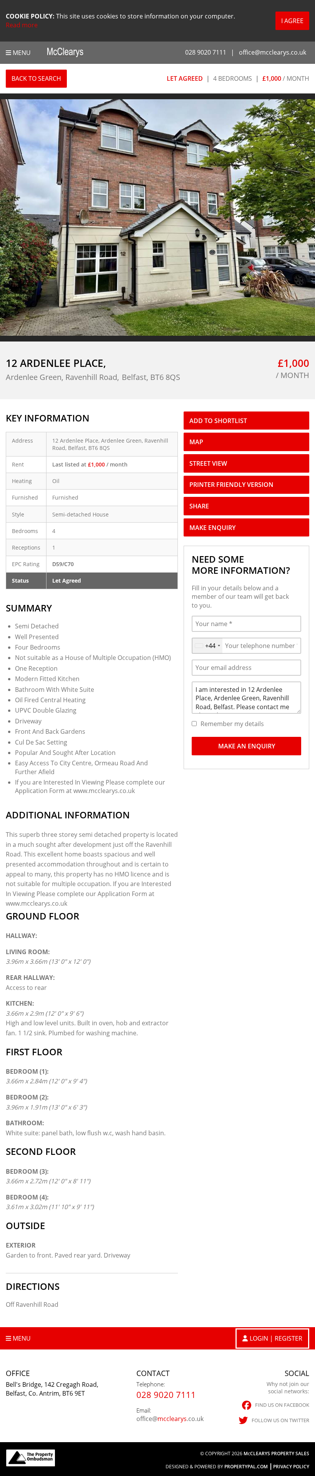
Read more (22, 25)
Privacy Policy (291, 1466)
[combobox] (207, 645)
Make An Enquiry (246, 746)
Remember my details (232, 724)
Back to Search (36, 78)
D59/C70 (63, 564)
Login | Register (276, 1338)
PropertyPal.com (246, 1466)
